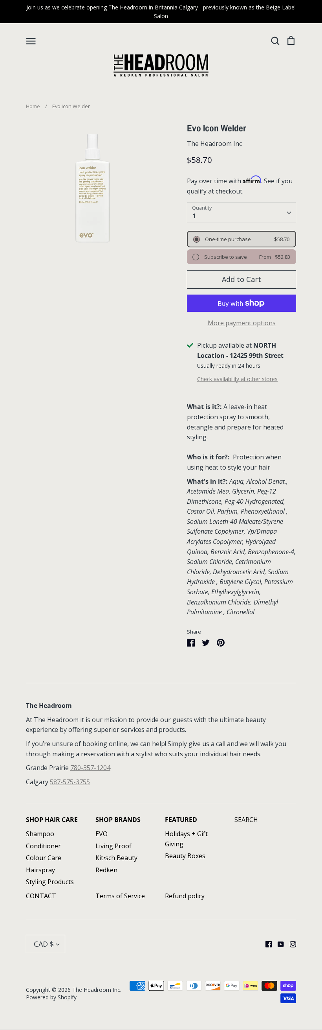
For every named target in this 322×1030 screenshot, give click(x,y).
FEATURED (181, 819)
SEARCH (246, 819)
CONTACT (41, 896)
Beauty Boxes (185, 855)
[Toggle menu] (31, 40)
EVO (101, 833)
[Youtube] (278, 943)
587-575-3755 (70, 782)
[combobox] (241, 212)
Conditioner (43, 846)
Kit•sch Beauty (116, 857)
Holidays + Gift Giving (186, 838)
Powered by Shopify (51, 997)
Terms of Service (120, 896)
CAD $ (44, 944)
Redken (106, 870)
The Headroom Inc (214, 143)
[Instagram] (290, 943)
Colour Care (43, 857)
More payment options (242, 323)
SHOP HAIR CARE (52, 819)
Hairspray (40, 870)
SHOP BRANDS (118, 819)
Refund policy (185, 896)
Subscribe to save (225, 256)
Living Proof (113, 846)
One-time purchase (227, 239)
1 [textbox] (194, 216)
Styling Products (50, 881)
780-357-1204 (90, 767)
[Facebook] (266, 943)
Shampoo (40, 833)
